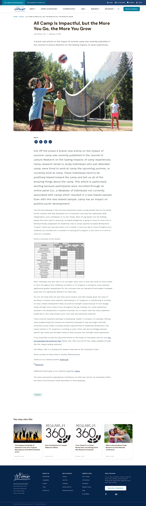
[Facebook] (106, 494)
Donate (131, 2)
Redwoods (64, 360)
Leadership (46, 480)
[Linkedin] (116, 494)
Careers (45, 483)
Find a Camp (86, 476)
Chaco (77, 371)
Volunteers (121, 2)
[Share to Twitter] (40, 141)
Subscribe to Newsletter (116, 488)
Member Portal (86, 487)
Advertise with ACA (67, 490)
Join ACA (64, 480)
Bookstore (85, 483)
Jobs (83, 9)
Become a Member (132, 9)
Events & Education (49, 9)
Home (15, 16)
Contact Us (46, 490)
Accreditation (69, 9)
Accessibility (85, 494)
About (32, 9)
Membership (46, 476)
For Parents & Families (36, 2)
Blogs (21, 16)
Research (95, 9)
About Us (46, 473)
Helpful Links (87, 473)
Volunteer (65, 483)
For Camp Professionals (13, 2)
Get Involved (67, 473)
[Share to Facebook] (36, 141)
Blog (83, 490)
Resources (109, 9)
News (111, 2)
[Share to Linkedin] (45, 141)
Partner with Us (66, 487)
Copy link (50, 141)
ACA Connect (86, 480)
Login (140, 2)
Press (44, 487)
